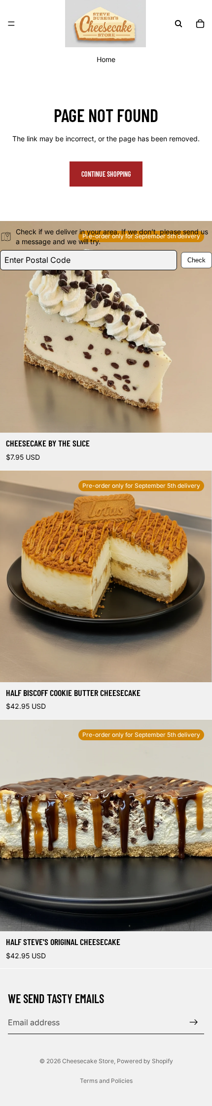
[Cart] (200, 23)
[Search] (178, 23)
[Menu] (11, 23)
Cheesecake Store (88, 1061)
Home (106, 59)
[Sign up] (193, 1022)
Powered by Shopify (145, 1061)
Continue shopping (106, 174)
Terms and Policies (106, 1080)
